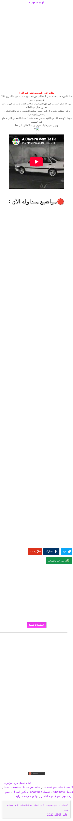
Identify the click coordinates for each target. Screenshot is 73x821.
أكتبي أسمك (39, 805)
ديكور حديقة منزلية (27, 796)
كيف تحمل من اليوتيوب (17, 783)
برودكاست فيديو (50, 778)
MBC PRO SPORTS (60, 783)
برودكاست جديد (10, 778)
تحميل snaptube (40, 791)
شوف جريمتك (51, 805)
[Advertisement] (36, 9)
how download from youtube (22, 787)
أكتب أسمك (63, 805)
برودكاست (36, 635)
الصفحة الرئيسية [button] (36, 625)
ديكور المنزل (20, 791)
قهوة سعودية (36, 2)
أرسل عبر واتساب (57, 560)
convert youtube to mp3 (58, 787)
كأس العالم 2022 (57, 814)
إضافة (33, 551)
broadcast (40, 783)
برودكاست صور (30, 778)
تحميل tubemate (63, 791)
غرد (64, 551)
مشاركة (49, 551)
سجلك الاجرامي (26, 805)
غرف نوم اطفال (50, 796)
